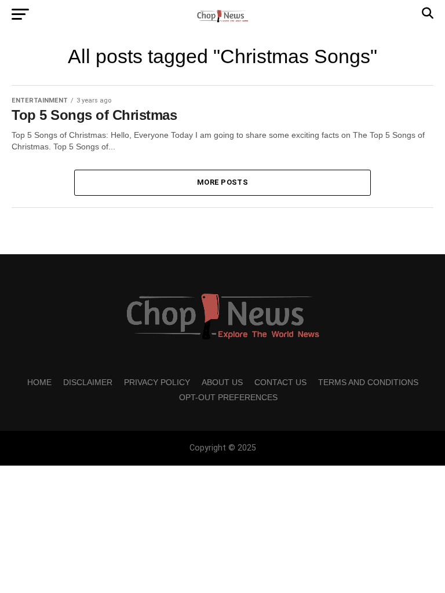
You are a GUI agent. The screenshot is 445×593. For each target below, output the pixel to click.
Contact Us (280, 382)
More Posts (222, 182)
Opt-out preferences (228, 397)
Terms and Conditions (368, 382)
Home (39, 382)
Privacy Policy (157, 382)
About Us (222, 382)
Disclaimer (87, 382)
